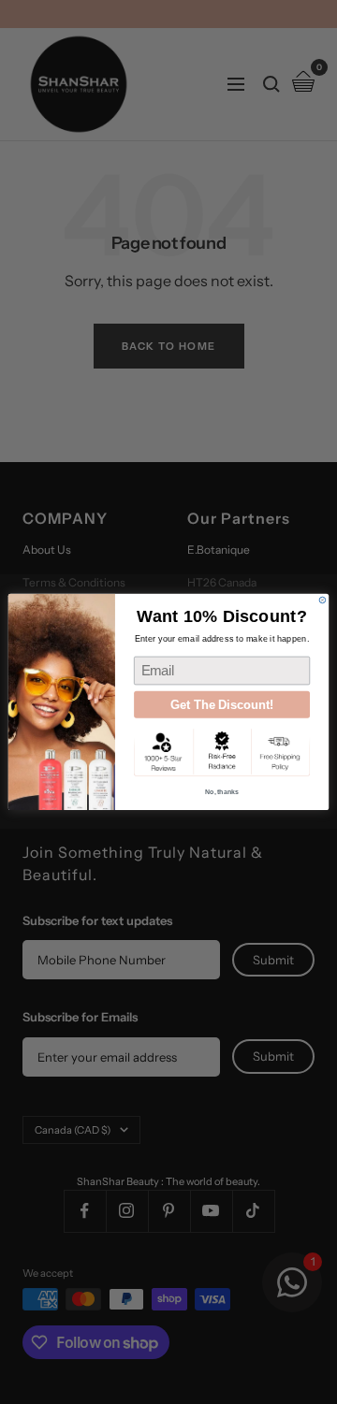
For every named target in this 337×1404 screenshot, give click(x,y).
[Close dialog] (322, 600)
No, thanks (222, 792)
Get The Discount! (222, 704)
